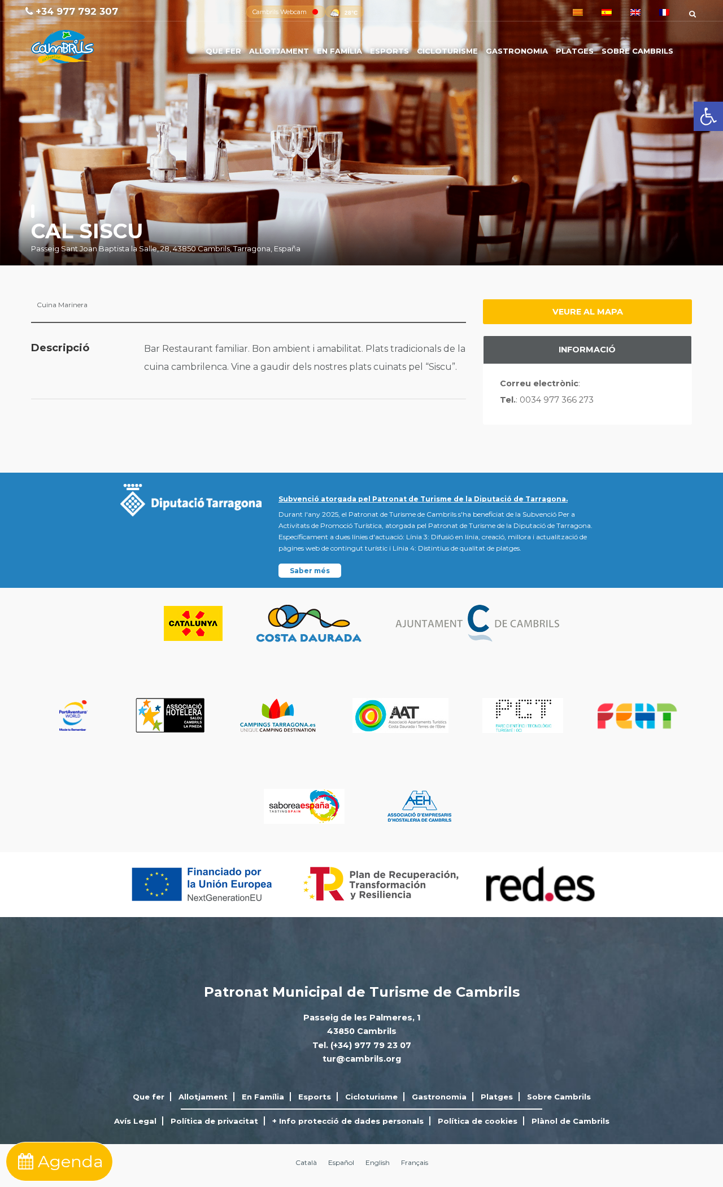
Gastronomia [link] (517, 50)
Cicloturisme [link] (447, 50)
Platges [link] (575, 50)
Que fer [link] (223, 50)
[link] (708, 116)
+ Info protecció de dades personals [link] (348, 1120)
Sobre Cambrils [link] (637, 50)
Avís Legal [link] (135, 1120)
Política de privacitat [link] (214, 1120)
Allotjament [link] (279, 50)
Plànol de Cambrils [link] (570, 1120)
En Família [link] (339, 50)
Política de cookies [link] (477, 1120)
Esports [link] (389, 50)
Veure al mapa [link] (587, 312)
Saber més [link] (310, 570)
